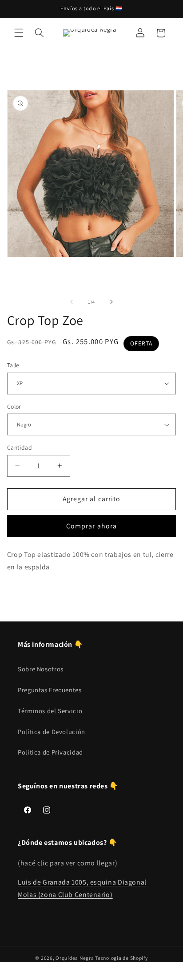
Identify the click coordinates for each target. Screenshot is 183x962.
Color (14, 406)
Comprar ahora (91, 526)
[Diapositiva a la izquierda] (71, 302)
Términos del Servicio (50, 710)
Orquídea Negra (75, 957)
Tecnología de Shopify (121, 957)
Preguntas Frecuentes (50, 690)
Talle (13, 365)
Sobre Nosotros (41, 669)
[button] (18, 33)
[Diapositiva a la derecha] (111, 302)
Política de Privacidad (50, 752)
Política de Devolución (51, 731)
